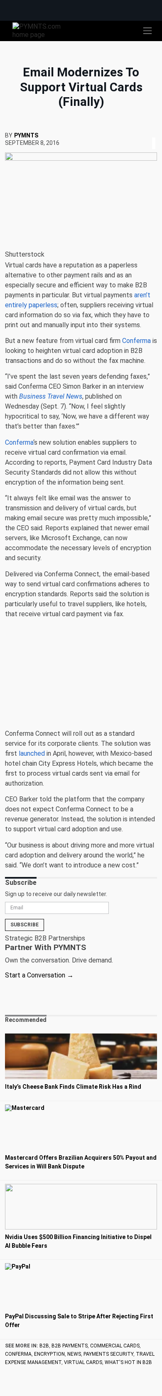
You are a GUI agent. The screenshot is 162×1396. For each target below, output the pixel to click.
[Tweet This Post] (150, 133)
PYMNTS (26, 135)
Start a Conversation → (39, 975)
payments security (108, 1354)
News (74, 1354)
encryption (49, 1354)
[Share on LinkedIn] (153, 133)
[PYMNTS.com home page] (41, 30)
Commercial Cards (115, 1346)
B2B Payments (70, 1346)
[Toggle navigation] (147, 31)
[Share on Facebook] (148, 133)
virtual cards (83, 1362)
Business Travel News (50, 396)
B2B (44, 1346)
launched (32, 753)
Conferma (136, 341)
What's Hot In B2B (128, 1362)
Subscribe (24, 925)
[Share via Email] (156, 133)
